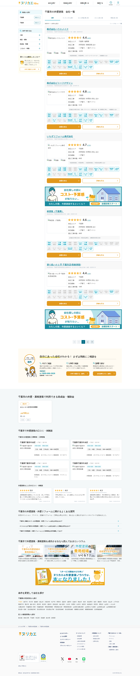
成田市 (69, 602)
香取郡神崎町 (49, 607)
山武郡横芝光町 (111, 607)
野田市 (59, 602)
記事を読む (96, 641)
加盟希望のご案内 (113, 649)
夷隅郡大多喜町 (79, 609)
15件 (89, 220)
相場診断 (79, 636)
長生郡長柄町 (60, 609)
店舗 (110, 641)
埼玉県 (38, 618)
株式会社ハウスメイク (58, 29)
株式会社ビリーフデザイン (60, 82)
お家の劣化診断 (81, 641)
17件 (89, 92)
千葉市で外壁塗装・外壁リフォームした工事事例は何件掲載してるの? (41, 531)
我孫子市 (21, 604)
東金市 (80, 602)
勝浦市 (100, 602)
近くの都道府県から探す (26, 614)
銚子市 (26, 602)
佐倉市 (75, 602)
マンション (112, 636)
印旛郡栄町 (40, 607)
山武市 (106, 604)
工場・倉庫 (112, 644)
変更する (37, 17)
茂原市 (64, 602)
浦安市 (49, 604)
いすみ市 (112, 604)
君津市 (39, 604)
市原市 (105, 602)
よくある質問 (63, 636)
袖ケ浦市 (62, 604)
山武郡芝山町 (101, 607)
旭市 (84, 602)
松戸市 (53, 602)
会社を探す (96, 636)
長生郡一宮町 (22, 609)
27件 (89, 145)
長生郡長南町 (69, 609)
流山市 (110, 602)
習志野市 (89, 602)
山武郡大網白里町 (78, 607)
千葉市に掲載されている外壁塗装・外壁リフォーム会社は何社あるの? (41, 521)
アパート (111, 638)
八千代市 (116, 602)
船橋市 (36, 602)
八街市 (68, 604)
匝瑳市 (96, 604)
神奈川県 (26, 618)
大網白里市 (21, 607)
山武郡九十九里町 (90, 607)
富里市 (84, 604)
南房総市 (90, 604)
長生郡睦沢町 (32, 609)
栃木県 (48, 618)
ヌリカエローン (81, 644)
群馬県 (53, 618)
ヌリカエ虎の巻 (81, 649)
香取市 (101, 604)
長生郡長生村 (41, 609)
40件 (89, 38)
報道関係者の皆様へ (35, 673)
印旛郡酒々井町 (31, 607)
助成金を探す (96, 638)
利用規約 (62, 642)
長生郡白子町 (50, 609)
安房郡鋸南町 (98, 609)
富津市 (44, 604)
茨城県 (43, 618)
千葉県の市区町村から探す (27, 598)
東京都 (20, 618)
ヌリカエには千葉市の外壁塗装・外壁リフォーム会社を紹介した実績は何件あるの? (45, 526)
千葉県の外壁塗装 (32, 626)
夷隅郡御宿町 (89, 609)
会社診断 (79, 638)
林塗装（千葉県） (55, 211)
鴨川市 (27, 604)
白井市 (79, 604)
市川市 (31, 602)
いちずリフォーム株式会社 (60, 136)
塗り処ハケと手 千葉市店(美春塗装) (64, 264)
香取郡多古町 (58, 607)
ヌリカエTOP (21, 626)
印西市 (73, 604)
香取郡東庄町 (68, 607)
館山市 (41, 602)
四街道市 (55, 604)
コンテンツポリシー (65, 639)
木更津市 (47, 602)
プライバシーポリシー (66, 645)
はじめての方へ (64, 633)
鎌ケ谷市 (33, 604)
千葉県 (32, 618)
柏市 (95, 602)
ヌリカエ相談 (80, 646)
